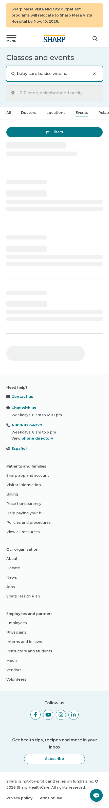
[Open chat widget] (96, 795)
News (11, 577)
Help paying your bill (25, 513)
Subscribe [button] (54, 758)
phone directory (37, 438)
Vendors (14, 670)
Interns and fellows (24, 641)
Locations (55, 112)
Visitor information (23, 485)
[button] (11, 39)
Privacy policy (19, 798)
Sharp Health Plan (23, 596)
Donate (13, 568)
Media (11, 660)
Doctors (28, 112)
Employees (16, 623)
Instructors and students (29, 651)
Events (82, 112)
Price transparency (23, 503)
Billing (12, 494)
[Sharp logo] (54, 38)
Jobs (10, 587)
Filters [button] (57, 132)
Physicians (16, 632)
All (8, 112)
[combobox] (58, 93)
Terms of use (50, 798)
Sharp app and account (27, 475)
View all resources (23, 532)
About (11, 558)
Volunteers (16, 679)
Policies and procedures (28, 522)
